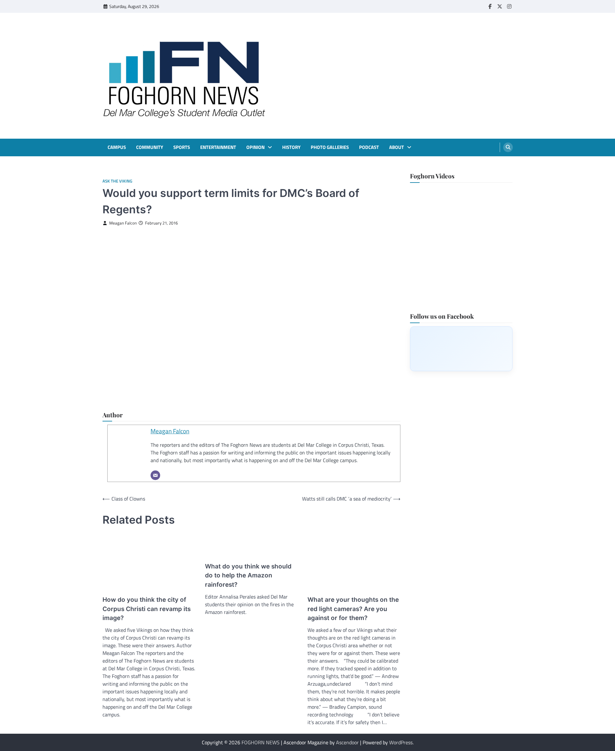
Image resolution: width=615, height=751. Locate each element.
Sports (181, 147)
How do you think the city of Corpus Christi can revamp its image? (146, 609)
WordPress (401, 742)
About (396, 147)
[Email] (155, 475)
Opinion (255, 147)
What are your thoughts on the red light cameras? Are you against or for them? (353, 609)
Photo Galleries (330, 147)
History (291, 147)
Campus (117, 147)
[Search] (508, 147)
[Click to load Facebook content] (461, 348)
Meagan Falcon (123, 223)
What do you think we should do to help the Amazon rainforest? (248, 575)
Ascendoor (347, 742)
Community (149, 147)
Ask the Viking (117, 181)
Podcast (369, 147)
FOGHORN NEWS (261, 742)
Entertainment (218, 147)
